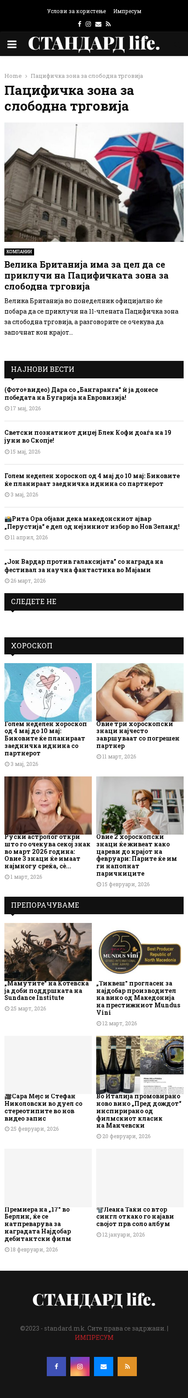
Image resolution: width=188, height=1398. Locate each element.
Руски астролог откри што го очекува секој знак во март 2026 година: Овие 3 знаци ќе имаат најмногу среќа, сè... (47, 851)
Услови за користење (76, 10)
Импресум (127, 10)
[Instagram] (80, 1366)
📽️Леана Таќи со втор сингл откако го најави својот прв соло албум (135, 1216)
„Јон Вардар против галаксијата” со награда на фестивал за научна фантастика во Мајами (83, 565)
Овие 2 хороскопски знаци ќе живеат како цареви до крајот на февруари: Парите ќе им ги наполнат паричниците (136, 854)
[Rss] (127, 1366)
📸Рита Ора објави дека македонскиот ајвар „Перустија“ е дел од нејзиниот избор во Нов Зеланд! (92, 522)
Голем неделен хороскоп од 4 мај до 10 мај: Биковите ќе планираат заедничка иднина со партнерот (92, 480)
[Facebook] (56, 1366)
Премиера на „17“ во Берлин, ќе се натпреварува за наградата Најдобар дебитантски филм (37, 1224)
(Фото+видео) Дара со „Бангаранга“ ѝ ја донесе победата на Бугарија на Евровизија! (81, 393)
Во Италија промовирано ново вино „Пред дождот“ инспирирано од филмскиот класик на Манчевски (138, 1110)
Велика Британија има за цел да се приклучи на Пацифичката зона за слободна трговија (86, 275)
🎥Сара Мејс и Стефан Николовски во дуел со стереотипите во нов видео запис (43, 1107)
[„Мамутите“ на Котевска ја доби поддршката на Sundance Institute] (48, 952)
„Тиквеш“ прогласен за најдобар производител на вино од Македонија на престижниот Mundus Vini (138, 998)
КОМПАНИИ (19, 252)
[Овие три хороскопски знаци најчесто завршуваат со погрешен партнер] (140, 692)
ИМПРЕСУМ (94, 1337)
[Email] (103, 1366)
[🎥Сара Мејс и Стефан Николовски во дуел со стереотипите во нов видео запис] (48, 1065)
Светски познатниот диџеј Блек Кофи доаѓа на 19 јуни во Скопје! (87, 436)
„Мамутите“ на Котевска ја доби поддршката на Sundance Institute (46, 990)
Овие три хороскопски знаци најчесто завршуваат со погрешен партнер (138, 735)
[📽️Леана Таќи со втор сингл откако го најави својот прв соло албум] (140, 1178)
